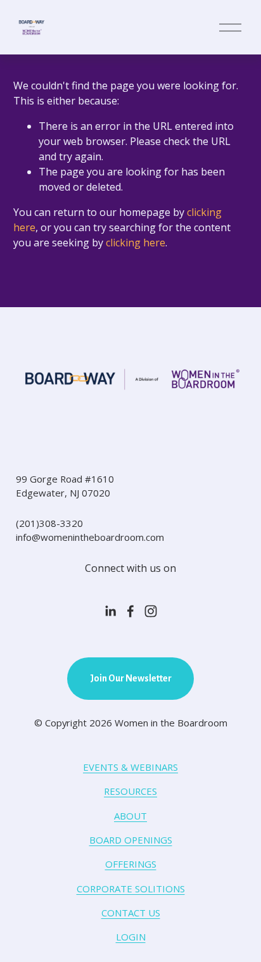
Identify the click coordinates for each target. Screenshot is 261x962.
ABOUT (130, 815)
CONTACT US (130, 912)
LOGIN (131, 936)
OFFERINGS (130, 864)
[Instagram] (150, 611)
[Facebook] (130, 611)
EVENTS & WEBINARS (130, 767)
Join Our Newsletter (131, 678)
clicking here (135, 243)
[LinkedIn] (110, 611)
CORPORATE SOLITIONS (131, 888)
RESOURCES (130, 791)
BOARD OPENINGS (130, 839)
